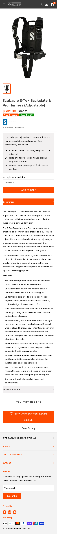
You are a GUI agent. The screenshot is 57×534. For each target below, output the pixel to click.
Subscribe (12, 495)
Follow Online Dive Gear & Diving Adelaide (30, 417)
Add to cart (28, 190)
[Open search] (41, 4)
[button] (28, 201)
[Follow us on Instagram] (9, 512)
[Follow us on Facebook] (4, 512)
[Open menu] (4, 4)
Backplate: (14, 177)
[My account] (46, 4)
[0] (52, 4)
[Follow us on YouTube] (14, 512)
